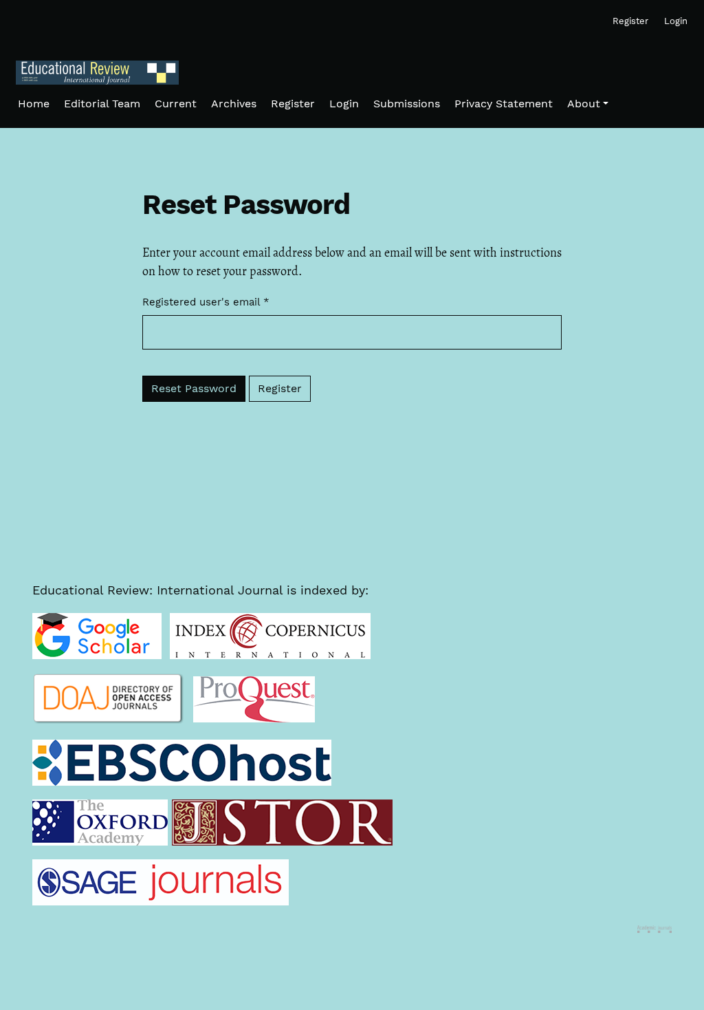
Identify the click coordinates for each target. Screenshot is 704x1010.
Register (280, 388)
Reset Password (193, 388)
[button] (588, 104)
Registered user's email (206, 301)
